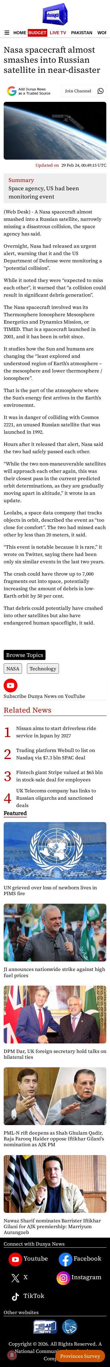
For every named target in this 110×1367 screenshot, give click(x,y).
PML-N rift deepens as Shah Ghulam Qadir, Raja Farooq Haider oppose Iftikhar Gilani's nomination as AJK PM (54, 1138)
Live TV (58, 32)
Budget (37, 32)
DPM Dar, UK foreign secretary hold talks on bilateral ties (55, 1054)
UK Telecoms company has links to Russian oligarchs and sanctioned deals (56, 798)
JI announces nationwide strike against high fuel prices (54, 972)
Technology (43, 668)
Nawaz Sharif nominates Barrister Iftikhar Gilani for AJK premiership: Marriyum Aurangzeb (52, 1226)
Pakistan (81, 32)
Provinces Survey (80, 1356)
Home (19, 32)
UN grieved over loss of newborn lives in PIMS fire (50, 890)
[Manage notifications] (12, 1355)
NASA (12, 668)
